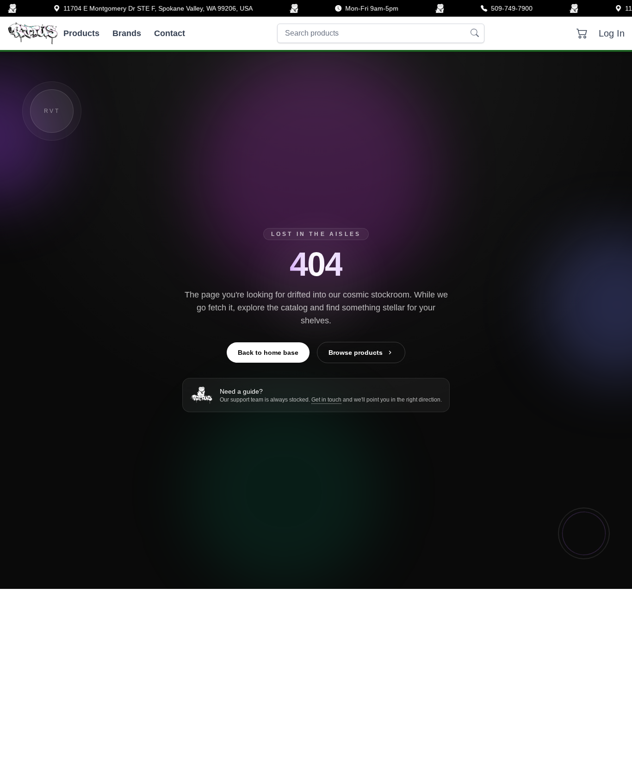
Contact (169, 33)
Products (81, 33)
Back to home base (268, 352)
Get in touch (326, 399)
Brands (126, 33)
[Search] (475, 33)
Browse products (355, 352)
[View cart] (582, 33)
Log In (612, 33)
